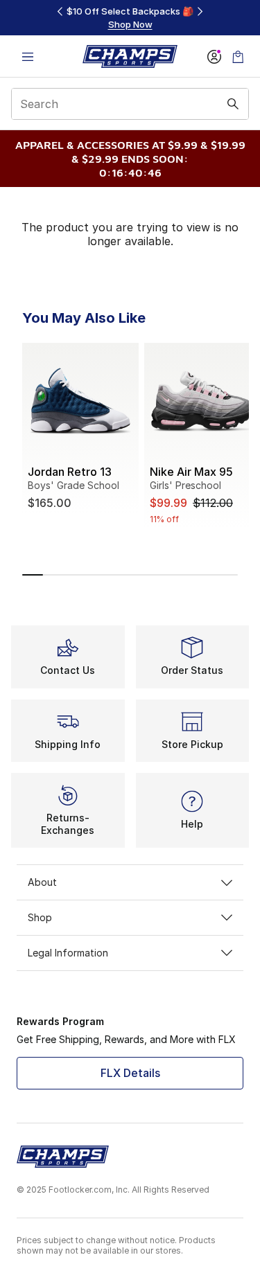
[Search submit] (233, 104)
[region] (130, 17)
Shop (40, 917)
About (42, 882)
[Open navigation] (28, 56)
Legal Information (68, 953)
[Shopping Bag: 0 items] (237, 56)
